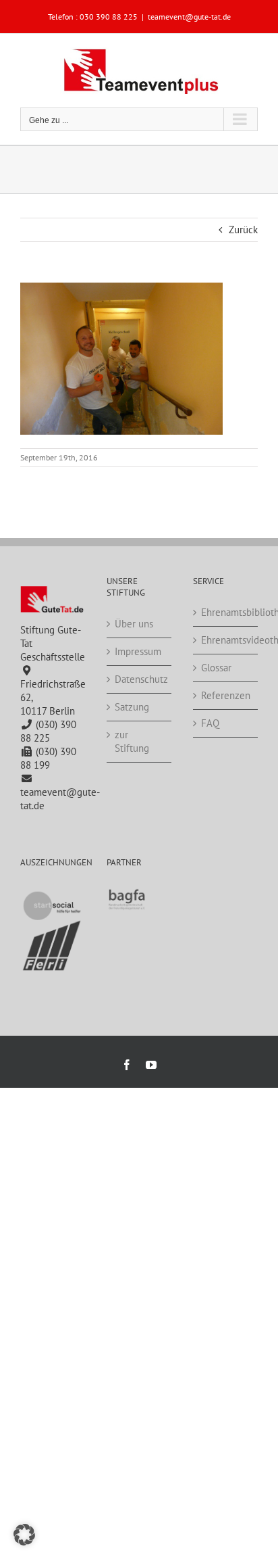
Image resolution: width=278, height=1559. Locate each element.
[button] (24, 1534)
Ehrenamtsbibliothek (226, 612)
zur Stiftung (132, 741)
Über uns (134, 623)
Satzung (132, 706)
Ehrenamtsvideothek (226, 639)
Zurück (243, 229)
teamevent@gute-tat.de (189, 16)
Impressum (138, 651)
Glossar (216, 667)
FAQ (210, 723)
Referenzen (225, 695)
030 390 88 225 (109, 16)
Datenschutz (140, 679)
